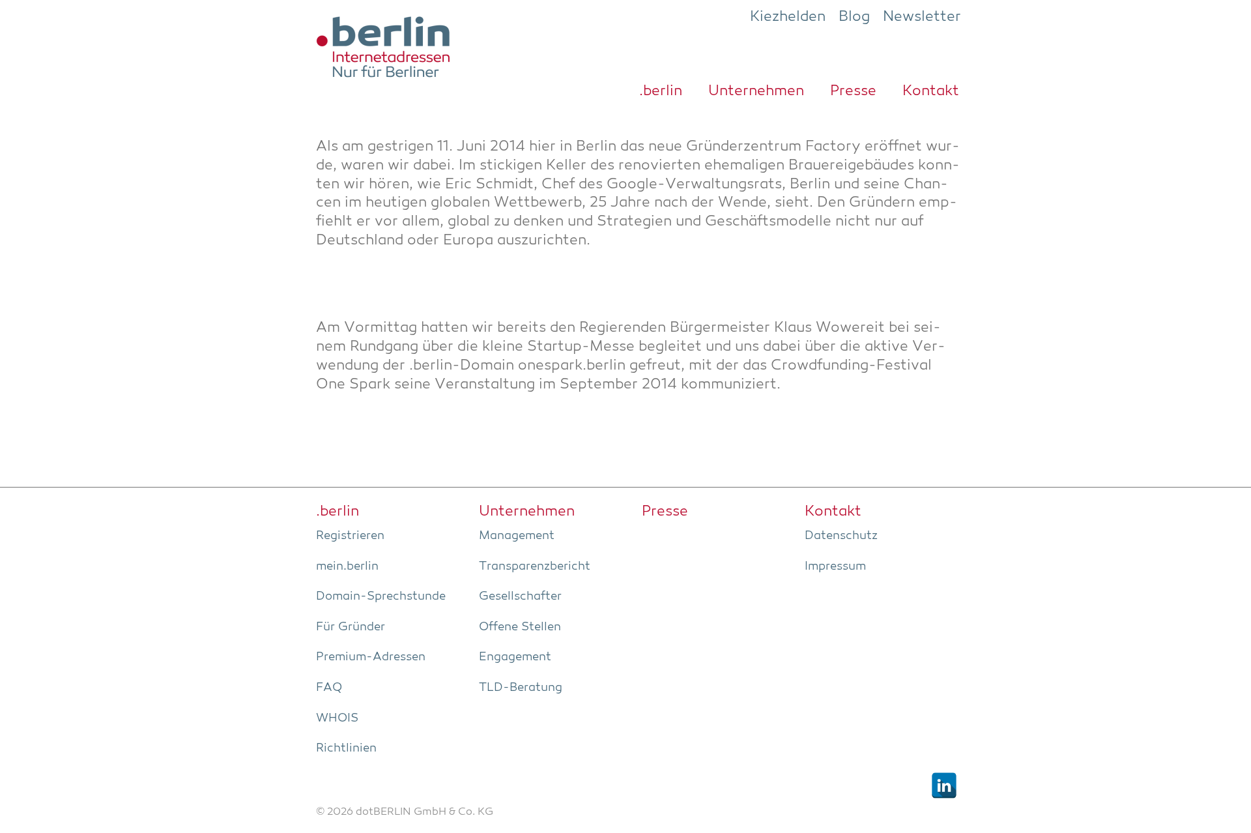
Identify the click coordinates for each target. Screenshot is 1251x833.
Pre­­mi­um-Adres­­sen (370, 657)
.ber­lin (660, 91)
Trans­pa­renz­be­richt (534, 566)
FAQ (329, 688)
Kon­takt (930, 91)
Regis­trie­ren (350, 536)
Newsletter (922, 17)
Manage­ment (516, 536)
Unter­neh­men (756, 91)
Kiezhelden (788, 17)
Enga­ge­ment (515, 657)
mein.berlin (347, 566)
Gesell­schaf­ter (520, 596)
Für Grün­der (350, 627)
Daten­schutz (841, 536)
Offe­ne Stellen (520, 627)
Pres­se (853, 91)
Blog (854, 17)
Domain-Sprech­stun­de (381, 596)
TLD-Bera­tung (520, 688)
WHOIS (337, 718)
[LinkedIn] (944, 785)
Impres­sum (835, 566)
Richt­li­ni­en (346, 748)
